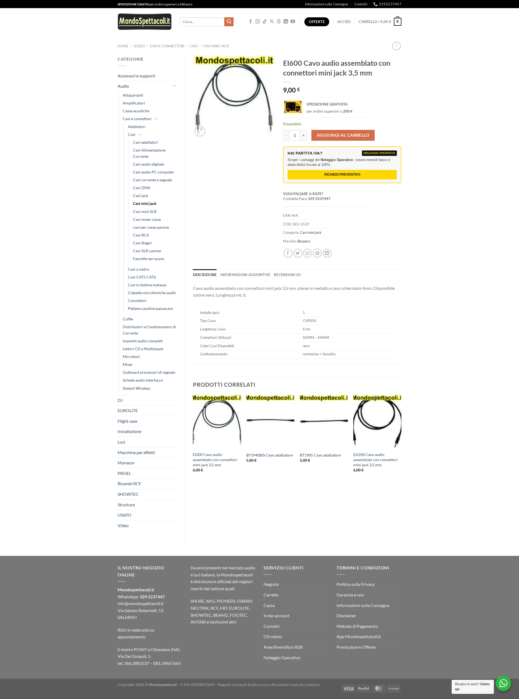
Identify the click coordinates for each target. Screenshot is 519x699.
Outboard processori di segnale (149, 372)
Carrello (271, 594)
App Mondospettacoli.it (359, 636)
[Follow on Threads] (279, 21)
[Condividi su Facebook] (288, 253)
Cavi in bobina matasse (147, 285)
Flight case (127, 421)
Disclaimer (346, 615)
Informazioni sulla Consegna (326, 4)
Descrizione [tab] (205, 275)
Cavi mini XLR (145, 211)
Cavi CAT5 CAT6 (142, 277)
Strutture (126, 504)
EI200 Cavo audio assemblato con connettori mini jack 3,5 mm (215, 459)
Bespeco (303, 241)
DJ (120, 400)
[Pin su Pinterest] (317, 253)
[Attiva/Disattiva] (174, 86)
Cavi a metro (138, 269)
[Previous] (193, 438)
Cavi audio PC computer (153, 172)
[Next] (401, 438)
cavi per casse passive (151, 227)
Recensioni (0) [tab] (287, 275)
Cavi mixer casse (147, 219)
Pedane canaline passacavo (150, 308)
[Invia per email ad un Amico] (307, 253)
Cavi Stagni (142, 243)
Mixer (128, 364)
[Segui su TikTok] (264, 21)
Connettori (137, 300)
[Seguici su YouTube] (293, 21)
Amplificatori (134, 103)
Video (123, 525)
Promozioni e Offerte (356, 646)
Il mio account (277, 615)
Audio (139, 46)
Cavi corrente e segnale (152, 180)
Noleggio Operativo (282, 657)
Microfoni (131, 356)
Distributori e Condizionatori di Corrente (149, 329)
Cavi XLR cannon (147, 250)
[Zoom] (200, 131)
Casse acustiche (136, 111)
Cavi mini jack (216, 46)
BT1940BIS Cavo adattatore (269, 455)
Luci (121, 441)
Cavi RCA (141, 235)
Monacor (126, 462)
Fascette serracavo (148, 258)
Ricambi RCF (129, 483)
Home (123, 46)
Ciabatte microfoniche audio (152, 292)
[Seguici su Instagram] (257, 21)
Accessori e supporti (136, 75)
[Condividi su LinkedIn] (327, 253)
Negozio (271, 584)
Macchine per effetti (136, 452)
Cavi (193, 46)
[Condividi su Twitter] (297, 253)
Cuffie (128, 319)
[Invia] (229, 22)
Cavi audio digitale (148, 164)
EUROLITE (128, 410)
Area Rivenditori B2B (283, 646)
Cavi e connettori (167, 46)
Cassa (269, 605)
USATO (124, 514)
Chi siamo (273, 636)
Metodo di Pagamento (357, 626)
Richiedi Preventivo (342, 174)
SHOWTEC (128, 494)
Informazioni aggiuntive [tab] (245, 275)
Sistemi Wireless (136, 388)
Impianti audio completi (143, 341)
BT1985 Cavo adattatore (320, 455)
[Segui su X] (272, 21)
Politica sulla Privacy (356, 584)
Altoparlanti (133, 95)
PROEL (124, 473)
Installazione (129, 431)
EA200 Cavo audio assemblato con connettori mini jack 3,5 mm (375, 459)
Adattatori (136, 126)
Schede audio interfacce (143, 380)
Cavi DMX (141, 187)
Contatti (360, 4)
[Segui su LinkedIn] (286, 21)
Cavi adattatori (145, 142)
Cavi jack (140, 195)
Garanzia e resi (350, 594)
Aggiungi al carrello (343, 135)
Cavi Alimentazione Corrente (149, 153)
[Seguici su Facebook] (250, 21)
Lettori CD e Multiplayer (143, 348)
